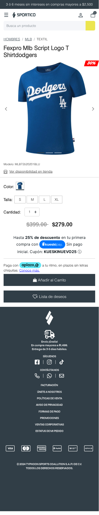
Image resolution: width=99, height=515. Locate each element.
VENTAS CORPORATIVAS (49, 424)
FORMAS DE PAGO (49, 411)
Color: (9, 186)
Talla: (8, 199)
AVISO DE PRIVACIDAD (49, 404)
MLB (28, 39)
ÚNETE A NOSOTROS (49, 392)
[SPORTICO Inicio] (23, 15)
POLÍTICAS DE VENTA (49, 398)
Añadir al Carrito (52, 280)
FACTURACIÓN (49, 385)
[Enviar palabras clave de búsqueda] (90, 25)
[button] (6, 110)
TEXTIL (42, 39)
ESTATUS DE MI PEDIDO (49, 431)
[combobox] (49, 25)
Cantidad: (12, 212)
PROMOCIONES (49, 418)
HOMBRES (12, 39)
